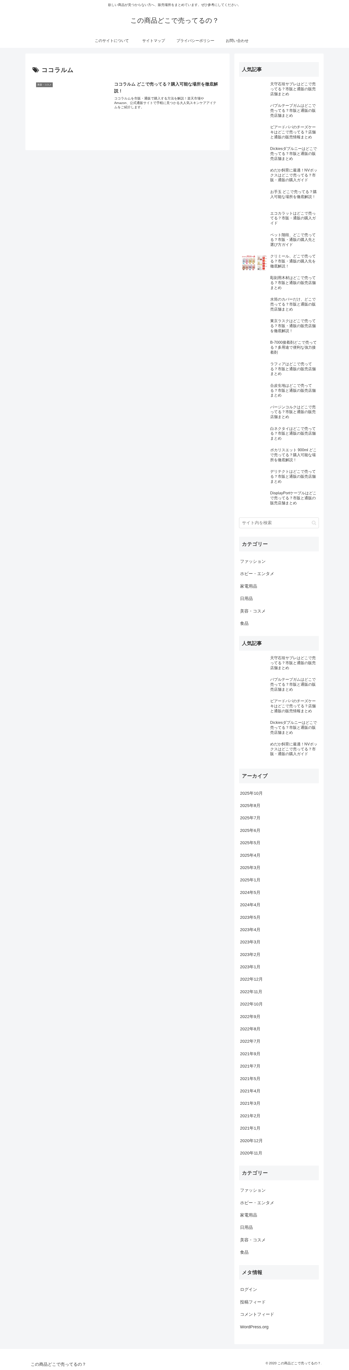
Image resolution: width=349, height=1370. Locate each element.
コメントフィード (257, 1314)
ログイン (248, 1289)
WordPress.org (254, 1327)
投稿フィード (253, 1302)
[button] (314, 523)
